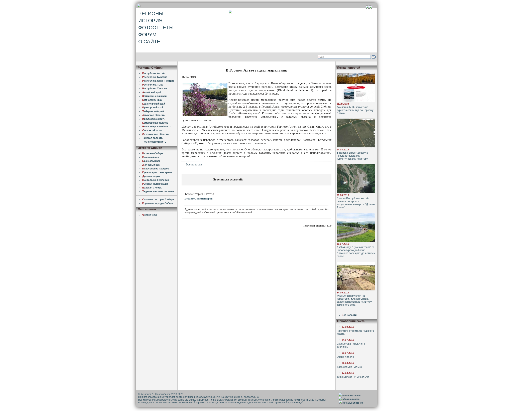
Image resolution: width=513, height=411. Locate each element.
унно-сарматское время (157, 172)
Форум (147, 34)
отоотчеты (149, 215)
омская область (152, 138)
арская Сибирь (152, 187)
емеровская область (155, 122)
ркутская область (153, 119)
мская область (152, 130)
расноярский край (153, 103)
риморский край (152, 107)
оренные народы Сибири (157, 203)
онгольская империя (155, 180)
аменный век (150, 157)
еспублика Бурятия (154, 77)
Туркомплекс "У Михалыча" (353, 376)
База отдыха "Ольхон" (350, 366)
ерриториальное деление (158, 191)
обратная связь (351, 399)
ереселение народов (155, 168)
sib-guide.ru (236, 397)
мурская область (153, 115)
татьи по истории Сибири (158, 199)
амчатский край (152, 100)
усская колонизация (155, 183)
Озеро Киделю (345, 356)
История (150, 20)
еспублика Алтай (153, 73)
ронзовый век (151, 161)
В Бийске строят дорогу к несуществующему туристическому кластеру (352, 155)
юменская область (154, 141)
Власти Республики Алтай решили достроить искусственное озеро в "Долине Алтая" (356, 203)
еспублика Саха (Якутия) (158, 81)
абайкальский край (154, 96)
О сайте (149, 41)
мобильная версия (352, 403)
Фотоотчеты (156, 27)
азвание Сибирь (152, 153)
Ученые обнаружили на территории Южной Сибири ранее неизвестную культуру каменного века (354, 300)
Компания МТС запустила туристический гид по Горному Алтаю (355, 110)
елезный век (151, 164)
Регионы (150, 13)
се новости (349, 315)
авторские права (351, 395)
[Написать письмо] (370, 7)
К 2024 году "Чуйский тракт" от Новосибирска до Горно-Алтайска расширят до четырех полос (356, 252)
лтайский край (151, 92)
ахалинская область (155, 134)
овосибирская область (156, 126)
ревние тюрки (151, 176)
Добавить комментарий (198, 198)
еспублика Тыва (152, 84)
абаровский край (153, 111)
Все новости (194, 164)
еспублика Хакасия (154, 88)
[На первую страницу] (367, 7)
